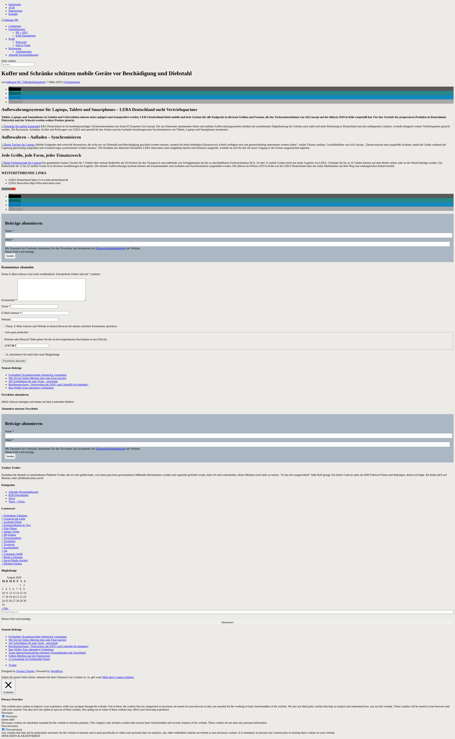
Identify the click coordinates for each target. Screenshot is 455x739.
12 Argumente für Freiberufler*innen (29, 659)
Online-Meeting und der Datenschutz (29, 655)
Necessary (11, 716)
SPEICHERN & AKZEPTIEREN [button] (20, 735)
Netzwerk (21, 42)
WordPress (57, 671)
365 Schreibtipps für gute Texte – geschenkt (33, 381)
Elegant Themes (25, 671)
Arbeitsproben (24, 51)
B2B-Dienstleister (26, 35)
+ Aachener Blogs (11, 521)
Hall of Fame (23, 45)
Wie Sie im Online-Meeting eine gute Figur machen (37, 378)
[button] (15, 89)
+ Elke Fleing (9, 528)
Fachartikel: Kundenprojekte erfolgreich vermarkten (38, 374)
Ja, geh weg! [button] (94, 677)
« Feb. (5, 608)
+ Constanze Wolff (12, 553)
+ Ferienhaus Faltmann (14, 515)
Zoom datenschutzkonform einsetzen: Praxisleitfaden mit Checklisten (47, 652)
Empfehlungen (17, 29)
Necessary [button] (7, 712)
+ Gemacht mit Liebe (13, 518)
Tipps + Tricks (17, 501)
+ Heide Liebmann (12, 557)
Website (5, 319)
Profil (12, 38)
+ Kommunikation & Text (16, 525)
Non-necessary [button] (9, 725)
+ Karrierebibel (9, 547)
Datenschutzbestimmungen (111, 248)
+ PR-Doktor (8, 534)
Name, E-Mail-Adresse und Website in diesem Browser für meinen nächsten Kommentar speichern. (61, 326)
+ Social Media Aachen (14, 560)
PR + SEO (22, 32)
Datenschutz (15, 10)
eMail (9, 239)
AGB (12, 7)
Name (9, 230)
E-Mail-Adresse (11, 312)
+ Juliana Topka (10, 531)
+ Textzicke (8, 544)
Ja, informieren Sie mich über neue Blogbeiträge (32, 354)
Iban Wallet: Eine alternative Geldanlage (31, 387)
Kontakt (13, 13)
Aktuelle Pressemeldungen (23, 54)
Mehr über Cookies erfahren (118, 677)
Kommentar (9, 300)
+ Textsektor (8, 541)
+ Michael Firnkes (11, 563)
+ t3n (4, 550)
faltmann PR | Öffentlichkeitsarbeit (25, 82)
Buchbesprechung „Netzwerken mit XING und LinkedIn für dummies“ (49, 384)
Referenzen (15, 48)
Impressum (15, 4)
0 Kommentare (71, 82)
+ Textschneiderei (11, 537)
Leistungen (15, 26)
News (12, 498)
